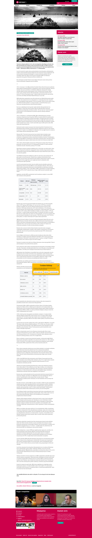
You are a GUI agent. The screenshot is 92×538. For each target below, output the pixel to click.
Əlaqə (45, 535)
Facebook (20, 511)
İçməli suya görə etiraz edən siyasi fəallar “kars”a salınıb (66, 42)
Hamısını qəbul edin (38, 272)
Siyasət (17, 5)
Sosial (27, 5)
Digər (73, 5)
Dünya (63, 5)
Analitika (51, 5)
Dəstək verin (67, 64)
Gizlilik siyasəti (50, 535)
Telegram (20, 518)
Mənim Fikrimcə (27, 486)
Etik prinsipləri (19, 535)
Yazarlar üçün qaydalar (32, 535)
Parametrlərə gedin (54, 272)
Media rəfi (25, 535)
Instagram (20, 513)
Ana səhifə (19, 486)
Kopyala (34, 482)
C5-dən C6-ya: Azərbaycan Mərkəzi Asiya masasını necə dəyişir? (67, 47)
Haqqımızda (40, 535)
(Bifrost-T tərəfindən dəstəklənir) (24, 520)
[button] (76, 5)
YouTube (19, 514)
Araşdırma (39, 5)
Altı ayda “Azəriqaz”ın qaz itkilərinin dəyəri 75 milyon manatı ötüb (66, 38)
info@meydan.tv (21, 516)
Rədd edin (46, 272)
